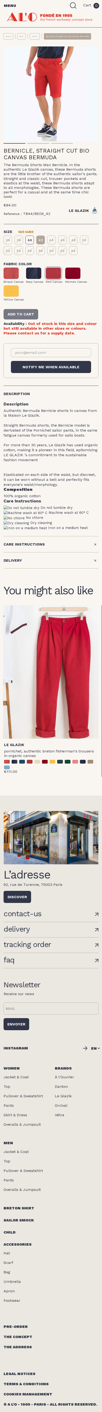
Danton (61, 1086)
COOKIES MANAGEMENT (28, 1394)
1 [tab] (14, 143)
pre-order (16, 1326)
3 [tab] (62, 143)
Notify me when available (51, 367)
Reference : (13, 214)
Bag (7, 1272)
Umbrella (12, 1281)
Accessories (18, 1244)
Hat (7, 1253)
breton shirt (19, 1208)
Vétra (59, 1115)
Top (7, 1086)
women (12, 1068)
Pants (9, 1105)
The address (18, 1347)
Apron (9, 1291)
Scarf (8, 1262)
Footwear (12, 1300)
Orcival (61, 1105)
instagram (16, 1048)
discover (17, 897)
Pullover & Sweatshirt (23, 1096)
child (10, 1232)
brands (63, 1068)
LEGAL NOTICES (19, 1373)
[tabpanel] (51, 93)
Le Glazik (14, 744)
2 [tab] (38, 143)
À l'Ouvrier (64, 1077)
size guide (25, 231)
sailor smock (19, 1220)
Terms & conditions (26, 1384)
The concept (18, 1337)
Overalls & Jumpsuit (22, 1124)
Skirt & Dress (15, 1115)
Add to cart (21, 314)
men (8, 1143)
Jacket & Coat (16, 1077)
